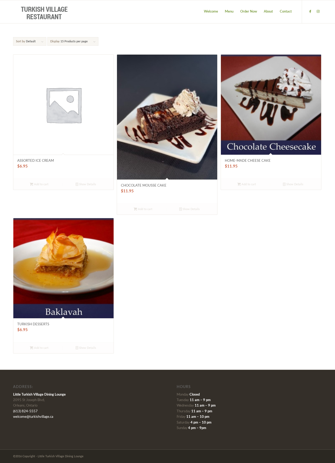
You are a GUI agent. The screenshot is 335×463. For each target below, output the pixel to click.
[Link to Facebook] (310, 11)
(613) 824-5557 (25, 411)
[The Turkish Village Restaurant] (44, 11)
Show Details (87, 184)
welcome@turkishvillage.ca (33, 417)
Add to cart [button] (40, 184)
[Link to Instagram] (318, 11)
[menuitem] (210, 11)
